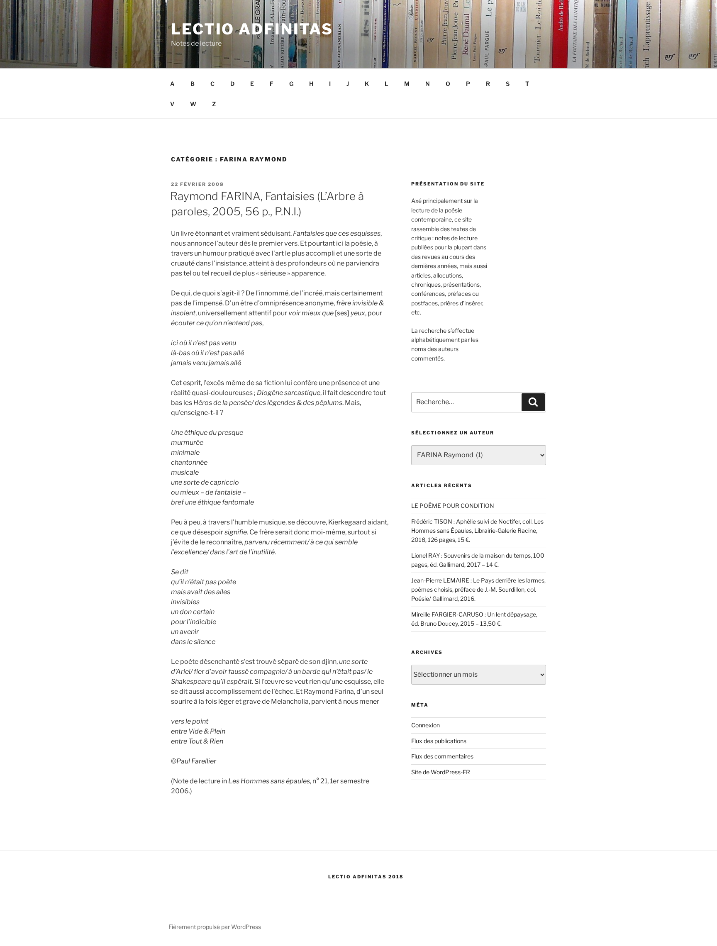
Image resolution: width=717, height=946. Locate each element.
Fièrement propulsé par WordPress (214, 926)
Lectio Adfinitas (252, 29)
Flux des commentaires (442, 756)
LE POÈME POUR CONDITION (452, 505)
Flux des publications (438, 740)
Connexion (425, 725)
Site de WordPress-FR (440, 771)
